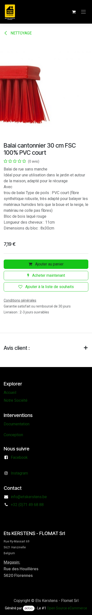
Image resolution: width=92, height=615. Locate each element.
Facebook (19, 457)
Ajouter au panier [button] (49, 264)
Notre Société (15, 400)
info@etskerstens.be (29, 496)
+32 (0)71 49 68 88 (27, 504)
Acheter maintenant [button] (48, 275)
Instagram (19, 473)
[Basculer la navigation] (83, 12)
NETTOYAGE (21, 33)
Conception (13, 434)
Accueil (10, 392)
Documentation (16, 424)
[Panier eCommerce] (74, 12)
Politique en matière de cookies (46, 606)
